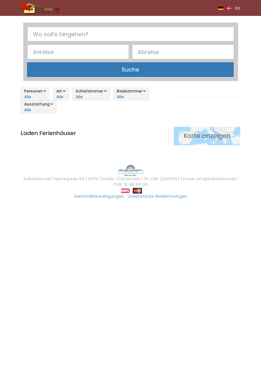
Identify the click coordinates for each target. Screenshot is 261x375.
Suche (130, 69)
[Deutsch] (220, 8)
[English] (237, 8)
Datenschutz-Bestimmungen (157, 196)
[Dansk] (229, 8)
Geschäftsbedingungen (99, 196)
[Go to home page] (40, 7)
